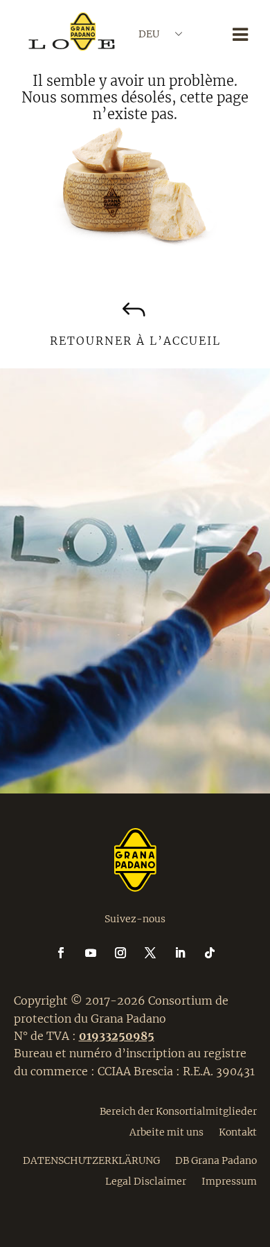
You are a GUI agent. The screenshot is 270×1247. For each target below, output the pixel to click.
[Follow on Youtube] (99, 953)
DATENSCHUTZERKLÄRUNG (91, 1159)
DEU (148, 34)
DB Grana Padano (216, 1159)
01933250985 (116, 1036)
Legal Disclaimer (145, 1180)
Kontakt (238, 1131)
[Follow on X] (158, 953)
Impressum (229, 1180)
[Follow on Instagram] (129, 953)
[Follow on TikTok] (209, 953)
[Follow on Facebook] (69, 953)
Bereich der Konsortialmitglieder (178, 1110)
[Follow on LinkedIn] (188, 953)
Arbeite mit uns (166, 1131)
